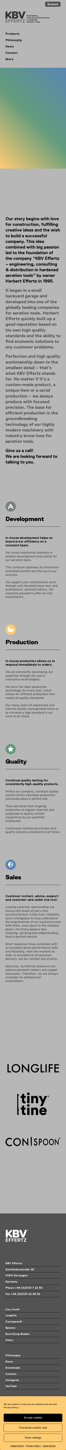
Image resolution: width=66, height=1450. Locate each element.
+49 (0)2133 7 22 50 (28, 1287)
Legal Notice (49, 1446)
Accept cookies (33, 1417)
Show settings (33, 1437)
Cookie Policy (17, 1446)
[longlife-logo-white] (33, 1064)
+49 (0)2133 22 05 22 (25, 1293)
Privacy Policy (11, 1407)
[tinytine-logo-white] (33, 1094)
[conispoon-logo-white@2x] (33, 1138)
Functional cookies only (33, 1427)
